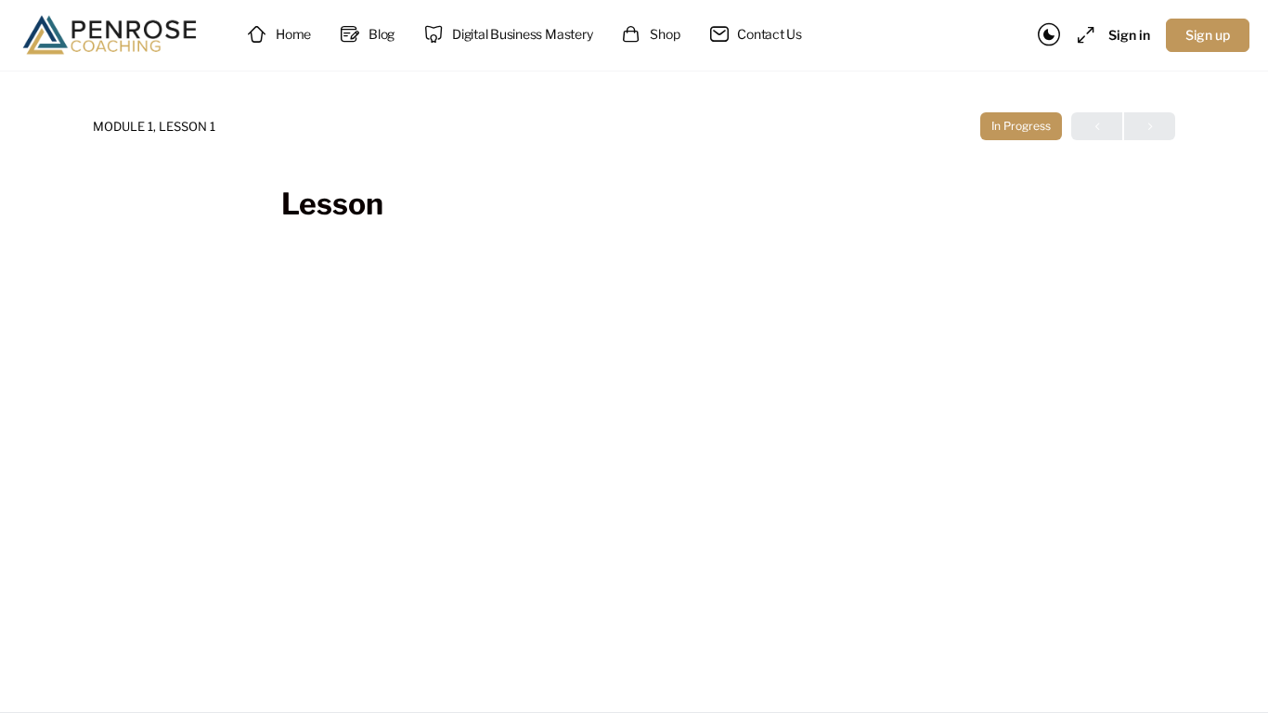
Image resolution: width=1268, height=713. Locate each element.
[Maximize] (1082, 35)
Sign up (1207, 35)
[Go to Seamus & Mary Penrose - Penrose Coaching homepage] (111, 32)
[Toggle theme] (1048, 35)
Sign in (1129, 35)
